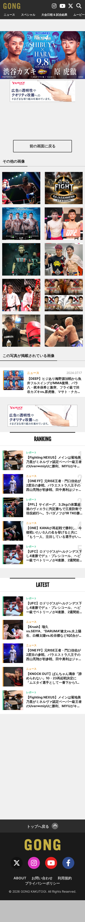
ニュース (9, 14)
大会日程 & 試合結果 (54, 14)
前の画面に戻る (43, 146)
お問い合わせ (42, 878)
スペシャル (28, 14)
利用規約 (65, 878)
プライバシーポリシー (42, 883)
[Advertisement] (42, 766)
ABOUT (20, 878)
